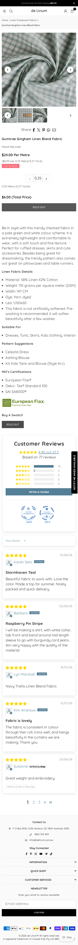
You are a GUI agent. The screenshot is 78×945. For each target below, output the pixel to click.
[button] (72, 11)
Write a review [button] (39, 492)
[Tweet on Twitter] (38, 129)
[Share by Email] (54, 129)
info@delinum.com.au (41, 840)
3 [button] (39, 802)
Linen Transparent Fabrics (24, 20)
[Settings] (65, 11)
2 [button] (34, 802)
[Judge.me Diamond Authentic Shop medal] (28, 513)
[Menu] (4, 10)
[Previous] (8, 70)
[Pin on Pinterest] (43, 129)
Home (5, 20)
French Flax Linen (11, 146)
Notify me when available (74, 472)
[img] (16, 555)
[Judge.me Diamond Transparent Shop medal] (47, 513)
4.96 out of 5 (48, 452)
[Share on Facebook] (33, 129)
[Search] (11, 10)
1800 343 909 (41, 834)
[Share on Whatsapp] (48, 129)
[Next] (70, 70)
